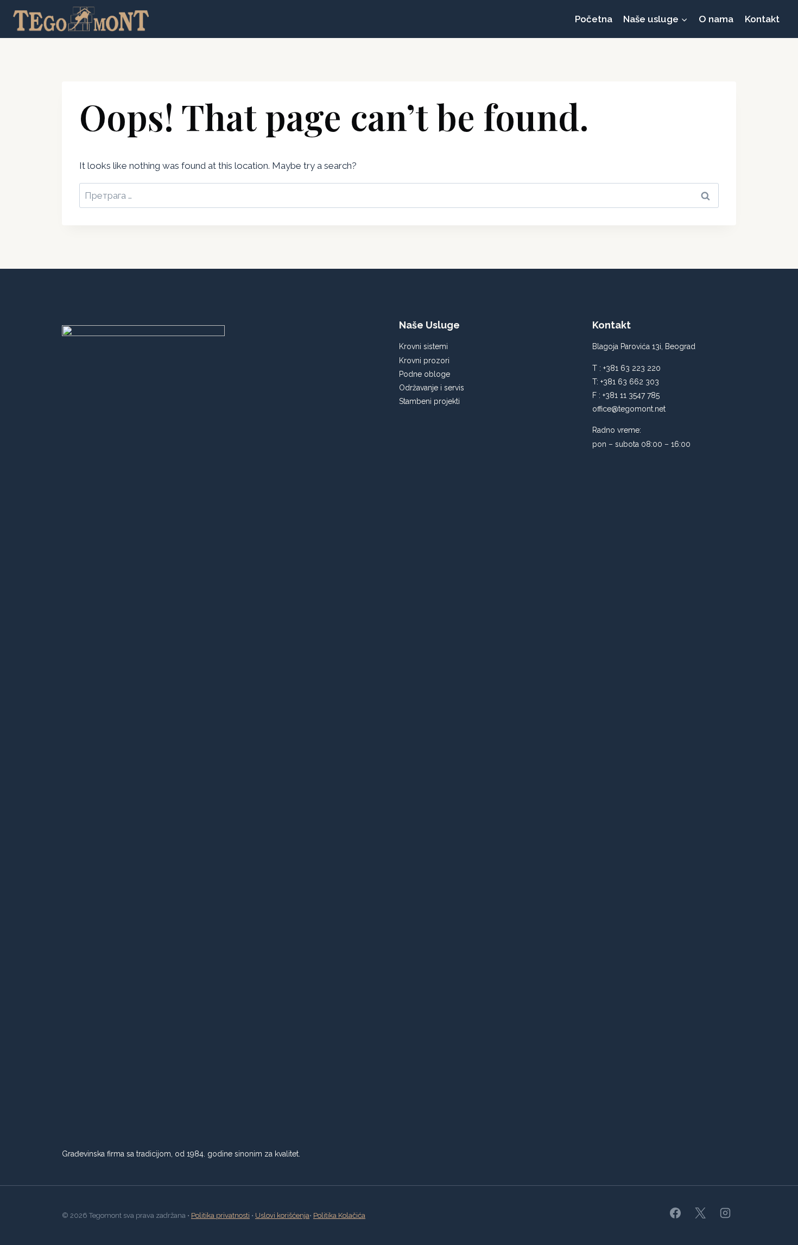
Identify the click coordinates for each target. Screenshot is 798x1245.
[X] (700, 1213)
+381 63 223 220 (632, 368)
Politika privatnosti (220, 1215)
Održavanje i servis (431, 387)
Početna (593, 19)
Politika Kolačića (339, 1215)
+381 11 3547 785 (631, 395)
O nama (716, 19)
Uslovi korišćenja (282, 1215)
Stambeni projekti (429, 401)
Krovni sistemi (423, 346)
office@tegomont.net (629, 409)
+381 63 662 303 (629, 381)
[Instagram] (725, 1213)
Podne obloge (424, 374)
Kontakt (762, 19)
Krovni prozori (424, 360)
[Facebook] (675, 1213)
